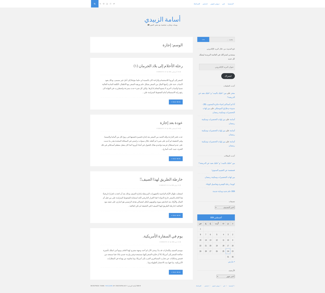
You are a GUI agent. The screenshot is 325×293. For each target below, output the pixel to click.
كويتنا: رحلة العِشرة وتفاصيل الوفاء (220, 184)
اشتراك (228, 76)
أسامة (232, 119)
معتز (233, 93)
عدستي (205, 4)
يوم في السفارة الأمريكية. (163, 235)
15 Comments (164, 242)
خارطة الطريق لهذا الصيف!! (161, 179)
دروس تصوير (215, 4)
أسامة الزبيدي (162, 19)
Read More (177, 102)
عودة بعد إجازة (171, 122)
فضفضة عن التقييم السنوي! (223, 170)
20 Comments (164, 185)
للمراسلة (197, 4)
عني (223, 4)
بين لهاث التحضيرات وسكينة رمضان (220, 177)
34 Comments (161, 128)
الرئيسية (231, 4)
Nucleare (109, 286)
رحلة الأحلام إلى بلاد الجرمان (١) (158, 65)
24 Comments (161, 72)
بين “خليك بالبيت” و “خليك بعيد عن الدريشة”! (217, 163)
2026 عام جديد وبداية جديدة (224, 191)
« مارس (231, 261)
